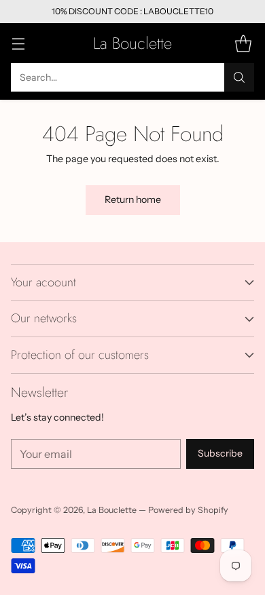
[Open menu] (18, 43)
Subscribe (220, 453)
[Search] (239, 77)
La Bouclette (112, 510)
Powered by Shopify (188, 510)
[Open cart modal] (243, 43)
